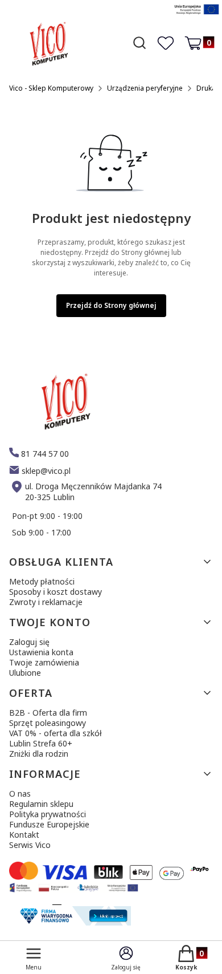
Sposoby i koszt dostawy (55, 591)
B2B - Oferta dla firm (48, 712)
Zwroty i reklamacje (46, 601)
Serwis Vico (30, 844)
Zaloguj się (29, 641)
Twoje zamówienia (44, 662)
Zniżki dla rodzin (38, 753)
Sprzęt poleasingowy (47, 722)
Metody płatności (42, 581)
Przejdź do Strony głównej (111, 305)
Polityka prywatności (47, 814)
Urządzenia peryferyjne (145, 88)
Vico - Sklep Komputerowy (51, 88)
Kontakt (24, 834)
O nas (20, 793)
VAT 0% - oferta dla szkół (55, 733)
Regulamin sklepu (41, 803)
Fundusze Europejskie (49, 824)
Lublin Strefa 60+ (40, 743)
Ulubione (25, 672)
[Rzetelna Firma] (74, 922)
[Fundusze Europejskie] (196, 15)
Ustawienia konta (41, 652)
